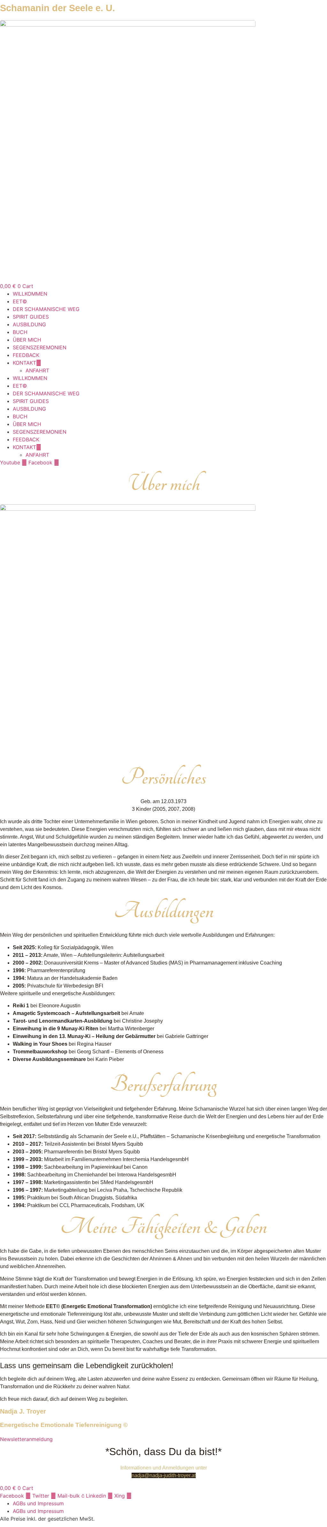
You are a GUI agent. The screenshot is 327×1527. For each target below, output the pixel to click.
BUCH (20, 332)
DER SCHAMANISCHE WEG (46, 309)
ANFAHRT (37, 370)
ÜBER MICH (27, 340)
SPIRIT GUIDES (31, 317)
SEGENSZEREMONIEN (39, 347)
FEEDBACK (26, 355)
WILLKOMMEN (30, 294)
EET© (20, 301)
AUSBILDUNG (29, 324)
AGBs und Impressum (38, 1503)
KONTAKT (24, 363)
